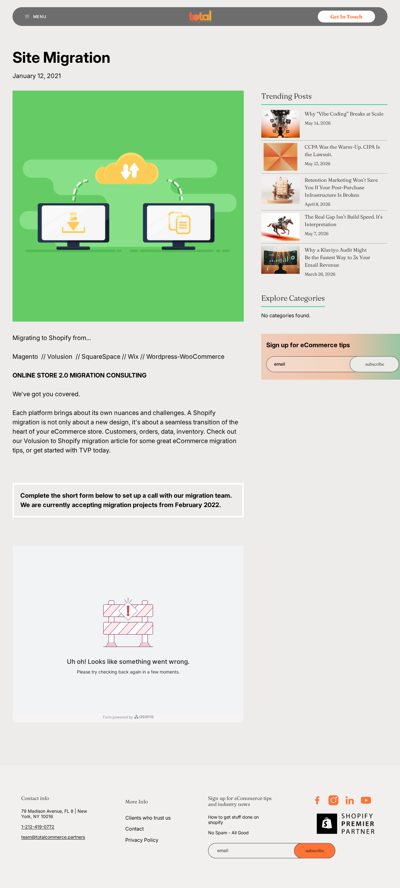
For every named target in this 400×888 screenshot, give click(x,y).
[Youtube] (366, 800)
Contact (134, 829)
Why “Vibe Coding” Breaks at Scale (344, 114)
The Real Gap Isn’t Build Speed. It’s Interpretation (343, 220)
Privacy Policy (141, 840)
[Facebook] (317, 800)
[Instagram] (333, 800)
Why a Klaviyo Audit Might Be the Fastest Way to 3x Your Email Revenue (337, 257)
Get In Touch (346, 16)
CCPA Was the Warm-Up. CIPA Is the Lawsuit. (342, 150)
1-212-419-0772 (37, 826)
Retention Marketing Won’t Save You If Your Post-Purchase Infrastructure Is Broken (341, 187)
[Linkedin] (350, 800)
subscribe (374, 364)
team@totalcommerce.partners (53, 836)
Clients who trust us (148, 818)
